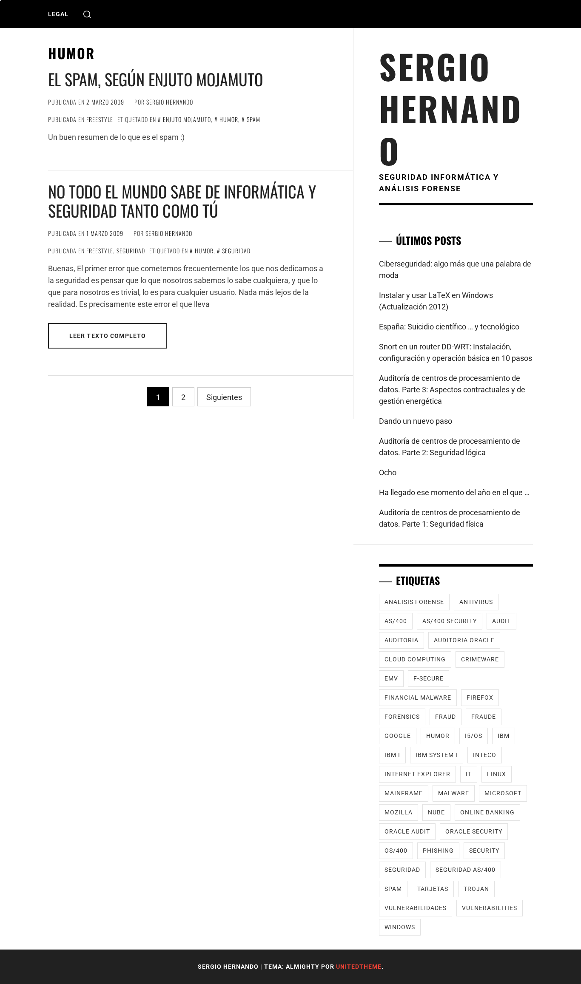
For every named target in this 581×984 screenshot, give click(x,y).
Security (484, 850)
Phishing (438, 850)
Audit (501, 621)
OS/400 (395, 850)
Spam (253, 119)
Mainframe (403, 793)
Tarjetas (432, 888)
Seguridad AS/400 (466, 869)
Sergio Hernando (169, 101)
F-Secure (428, 678)
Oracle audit (407, 831)
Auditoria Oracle (464, 640)
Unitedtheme (359, 966)
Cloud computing (415, 659)
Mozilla (398, 812)
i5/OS (473, 735)
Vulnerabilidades (415, 908)
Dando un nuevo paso (415, 421)
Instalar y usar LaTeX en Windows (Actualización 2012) (436, 301)
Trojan (476, 888)
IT (469, 774)
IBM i (392, 754)
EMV (391, 678)
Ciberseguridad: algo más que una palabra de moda (455, 269)
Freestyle (99, 119)
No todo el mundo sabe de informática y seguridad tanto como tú (182, 201)
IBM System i (437, 754)
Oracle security (473, 831)
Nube (436, 812)
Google (397, 735)
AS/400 (395, 621)
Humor (228, 119)
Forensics (402, 716)
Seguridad (131, 250)
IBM (504, 735)
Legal (58, 14)
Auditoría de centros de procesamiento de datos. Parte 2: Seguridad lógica (449, 447)
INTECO (484, 754)
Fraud (445, 716)
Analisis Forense (414, 601)
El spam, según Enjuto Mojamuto (155, 79)
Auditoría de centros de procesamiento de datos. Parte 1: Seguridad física (449, 518)
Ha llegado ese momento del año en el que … (454, 492)
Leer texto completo (107, 335)
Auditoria (401, 640)
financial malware (417, 697)
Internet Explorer (417, 774)
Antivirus (476, 601)
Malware (453, 793)
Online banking (487, 812)
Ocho (387, 472)
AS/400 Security (449, 621)
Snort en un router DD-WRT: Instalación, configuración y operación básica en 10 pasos (455, 352)
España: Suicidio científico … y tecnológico (449, 326)
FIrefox (480, 697)
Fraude (483, 716)
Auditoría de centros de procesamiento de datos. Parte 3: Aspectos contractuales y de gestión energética (452, 390)
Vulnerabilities (489, 908)
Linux (496, 774)
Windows (399, 927)
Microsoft (502, 793)
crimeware (480, 659)
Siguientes (224, 397)
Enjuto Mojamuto (187, 119)
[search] (87, 14)
